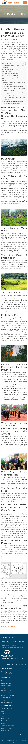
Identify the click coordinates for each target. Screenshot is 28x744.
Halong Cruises (5, 700)
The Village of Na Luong (10, 73)
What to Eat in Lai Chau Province (13, 86)
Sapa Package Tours (6, 692)
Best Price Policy (5, 718)
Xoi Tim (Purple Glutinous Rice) (13, 92)
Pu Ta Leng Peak (8, 80)
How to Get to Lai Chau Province (13, 101)
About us (3, 711)
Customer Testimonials (7, 725)
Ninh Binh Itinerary (6, 685)
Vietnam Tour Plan (6, 697)
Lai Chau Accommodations (12, 103)
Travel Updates (5, 730)
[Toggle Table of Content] (23, 63)
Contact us (4, 713)
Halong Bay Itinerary (6, 688)
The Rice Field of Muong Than (12, 77)
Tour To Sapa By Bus (6, 702)
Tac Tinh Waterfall (8, 79)
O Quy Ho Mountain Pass (10, 69)
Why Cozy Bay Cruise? (7, 709)
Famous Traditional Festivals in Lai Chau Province (14, 83)
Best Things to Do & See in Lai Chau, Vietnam (14, 66)
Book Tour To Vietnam (7, 728)
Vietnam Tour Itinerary (7, 683)
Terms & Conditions (6, 721)
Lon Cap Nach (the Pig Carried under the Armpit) (14, 89)
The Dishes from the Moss (12, 94)
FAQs (2, 716)
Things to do (4, 723)
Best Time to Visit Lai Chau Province (14, 98)
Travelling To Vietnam (7, 680)
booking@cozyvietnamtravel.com (14, 647)
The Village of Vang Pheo (11, 75)
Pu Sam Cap (7, 71)
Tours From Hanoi (6, 690)
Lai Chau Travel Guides (11, 96)
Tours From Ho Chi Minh (7, 695)
